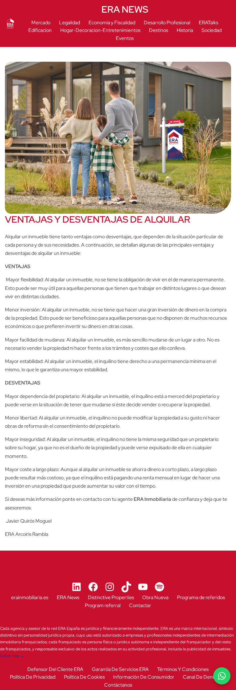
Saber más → (12, 655)
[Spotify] (159, 586)
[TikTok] (126, 586)
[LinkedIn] (76, 586)
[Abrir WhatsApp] (221, 675)
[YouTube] (142, 586)
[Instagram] (109, 586)
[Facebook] (93, 586)
